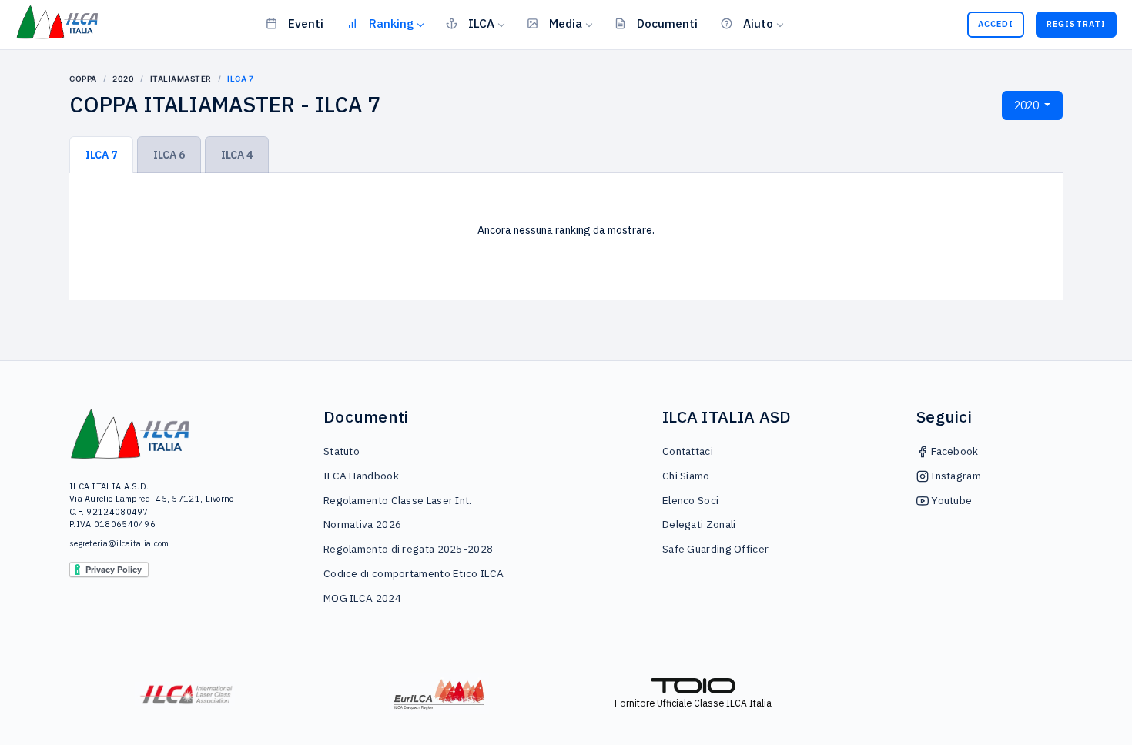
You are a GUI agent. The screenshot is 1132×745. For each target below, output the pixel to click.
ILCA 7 (101, 155)
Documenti (667, 23)
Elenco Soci (690, 500)
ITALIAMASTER (181, 78)
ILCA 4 (237, 155)
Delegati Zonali (699, 524)
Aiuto (758, 23)
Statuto (341, 451)
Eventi (305, 23)
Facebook (954, 451)
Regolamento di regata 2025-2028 (408, 549)
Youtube (950, 500)
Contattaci (687, 451)
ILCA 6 (169, 155)
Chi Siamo (686, 476)
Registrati (1076, 23)
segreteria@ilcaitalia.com (119, 543)
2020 (123, 78)
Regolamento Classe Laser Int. (397, 500)
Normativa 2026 (362, 524)
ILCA (481, 23)
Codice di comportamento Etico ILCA (413, 573)
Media (565, 23)
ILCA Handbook (361, 476)
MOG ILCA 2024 (362, 598)
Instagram (955, 476)
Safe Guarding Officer (715, 549)
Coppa (83, 78)
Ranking (391, 23)
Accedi (995, 23)
